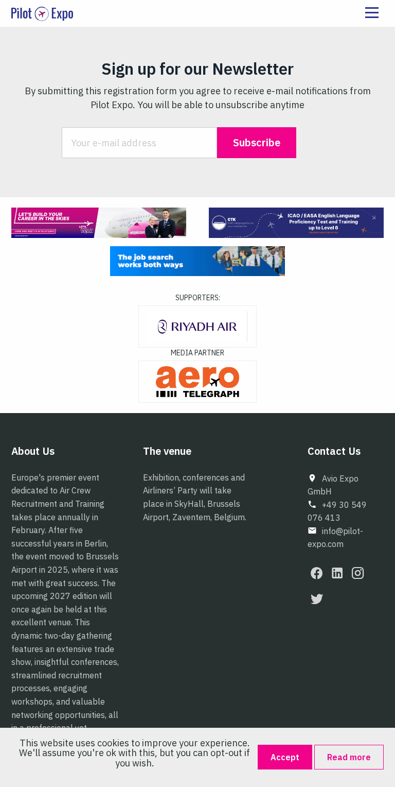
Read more (349, 757)
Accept (285, 757)
